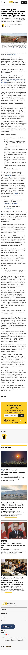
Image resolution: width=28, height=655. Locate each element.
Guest (8, 24)
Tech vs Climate (8, 592)
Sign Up (21, 415)
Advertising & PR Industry (11, 517)
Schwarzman (4, 213)
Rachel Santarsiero (6, 476)
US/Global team (15, 420)
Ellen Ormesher (6, 511)
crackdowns (8, 195)
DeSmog (15, 2)
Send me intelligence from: (7, 420)
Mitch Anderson (6, 549)
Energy (3, 396)
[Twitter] (4, 634)
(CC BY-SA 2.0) (22, 47)
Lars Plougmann (14, 47)
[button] (14, 609)
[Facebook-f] (1, 634)
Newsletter (4, 632)
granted (9, 175)
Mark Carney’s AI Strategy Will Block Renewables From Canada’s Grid (13, 545)
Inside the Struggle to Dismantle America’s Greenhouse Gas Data (13, 472)
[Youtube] (6, 634)
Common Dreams (12, 54)
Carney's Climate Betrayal (11, 553)
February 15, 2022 (9, 208)
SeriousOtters (8, 646)
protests (16, 193)
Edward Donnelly (6, 586)
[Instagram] (8, 634)
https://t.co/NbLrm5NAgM (11, 203)
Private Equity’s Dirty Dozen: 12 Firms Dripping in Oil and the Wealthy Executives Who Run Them (13, 80)
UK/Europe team (15, 422)
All (13, 419)
